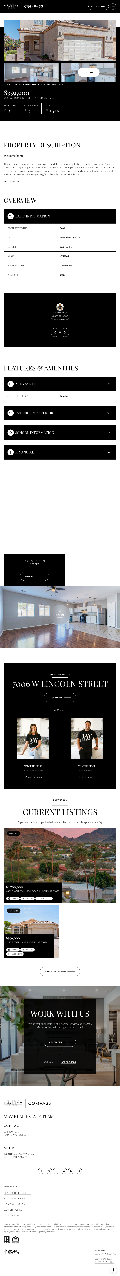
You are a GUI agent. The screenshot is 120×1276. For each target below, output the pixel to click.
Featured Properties (17, 1193)
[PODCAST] (79, 1171)
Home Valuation (14, 1204)
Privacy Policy (104, 1262)
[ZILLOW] (71, 1171)
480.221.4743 (61, 316)
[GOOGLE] (64, 1171)
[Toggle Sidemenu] (113, 6)
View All (88, 72)
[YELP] (56, 1171)
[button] (60, 1042)
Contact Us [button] (11, 1215)
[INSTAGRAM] (49, 1171)
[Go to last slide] (55, 332)
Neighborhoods (14, 1198)
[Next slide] (64, 332)
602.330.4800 (88, 777)
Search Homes (13, 1209)
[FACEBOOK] (41, 1171)
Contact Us (98, 6)
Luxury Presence (105, 1253)
